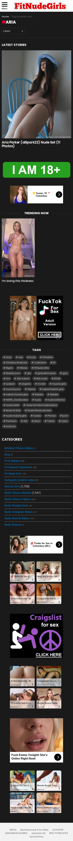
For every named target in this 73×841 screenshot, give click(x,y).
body (33, 357)
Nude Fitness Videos (20, 499)
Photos (52, 415)
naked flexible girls (53, 389)
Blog (8, 454)
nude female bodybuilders (41, 405)
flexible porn (13, 373)
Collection (40, 362)
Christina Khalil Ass (16, 362)
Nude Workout (14, 525)
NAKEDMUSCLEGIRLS (16, 833)
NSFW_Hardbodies (17, 399)
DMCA (13, 829)
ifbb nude (41, 378)
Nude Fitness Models (39, 410)
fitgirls (9, 368)
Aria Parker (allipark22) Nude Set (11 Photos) (31, 144)
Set (25, 421)
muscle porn (13, 389)
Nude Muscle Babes (19, 518)
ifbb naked (23, 378)
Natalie (54, 394)
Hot (8, 378)
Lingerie (26, 384)
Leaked (10, 384)
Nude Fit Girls (13, 410)
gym (65, 373)
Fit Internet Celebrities (20, 467)
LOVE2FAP (58, 829)
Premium (11, 421)
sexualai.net (38, 833)
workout (10, 426)
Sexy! (37, 421)
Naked (31, 389)
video (64, 421)
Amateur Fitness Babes (20, 448)
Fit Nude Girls (41, 368)
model (41, 384)
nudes (37, 415)
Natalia (39, 394)
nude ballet (12, 405)
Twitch (50, 421)
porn (65, 415)
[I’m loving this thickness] (18, 247)
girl (29, 373)
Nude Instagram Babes (20, 512)
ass (21, 357)
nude (38, 399)
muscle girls (59, 384)
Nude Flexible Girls (18, 505)
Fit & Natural (14, 461)
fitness (23, 368)
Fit (54, 362)
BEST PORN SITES (58, 833)
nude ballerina (56, 399)
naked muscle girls (17, 394)
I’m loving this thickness (18, 281)
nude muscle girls (16, 415)
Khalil (57, 378)
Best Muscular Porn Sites (34, 829)
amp (9, 357)
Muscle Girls (12, 486)
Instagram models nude (21, 480)
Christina (48, 357)
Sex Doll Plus (37, 836)
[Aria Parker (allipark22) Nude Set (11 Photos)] (36, 94)
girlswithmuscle (47, 373)
